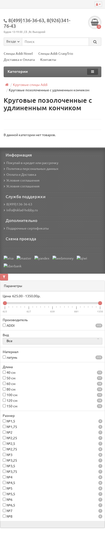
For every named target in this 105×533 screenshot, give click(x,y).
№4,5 (53, 483)
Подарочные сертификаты (27, 228)
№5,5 (53, 494)
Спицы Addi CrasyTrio (55, 54)
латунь (53, 357)
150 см (53, 406)
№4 (53, 477)
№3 (53, 455)
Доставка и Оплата (19, 60)
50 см (53, 378)
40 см (53, 372)
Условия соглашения (23, 180)
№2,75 (53, 449)
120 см (53, 400)
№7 (53, 511)
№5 (53, 488)
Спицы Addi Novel (18, 54)
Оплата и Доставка (21, 175)
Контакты (48, 60)
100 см (53, 395)
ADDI (53, 325)
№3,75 (53, 472)
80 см (53, 389)
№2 (53, 432)
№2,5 (53, 444)
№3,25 (53, 460)
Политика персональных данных (32, 169)
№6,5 (53, 505)
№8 (53, 516)
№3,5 (53, 466)
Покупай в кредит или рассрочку (32, 163)
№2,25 (53, 438)
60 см (53, 384)
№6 (53, 500)
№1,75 (53, 427)
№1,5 (53, 421)
